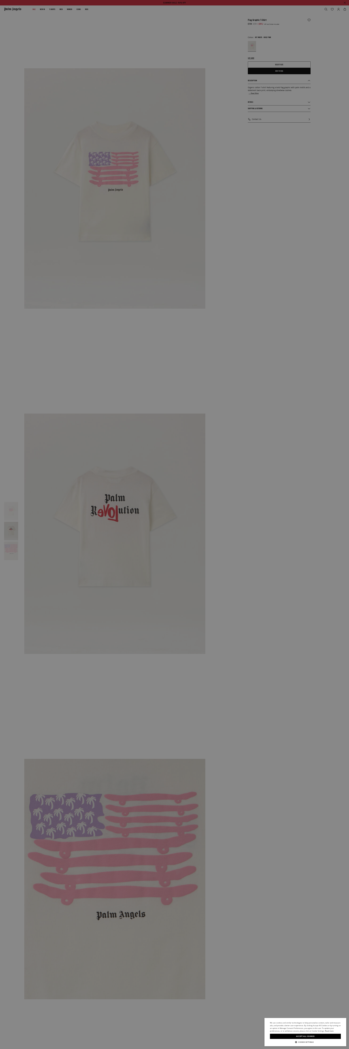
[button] (305, 1042)
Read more (329, 1031)
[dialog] (305, 1032)
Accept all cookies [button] (305, 1036)
